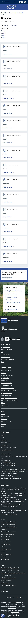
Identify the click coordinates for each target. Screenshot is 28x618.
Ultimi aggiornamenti (6, 554)
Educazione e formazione (7, 388)
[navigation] (3, 7)
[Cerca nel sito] (24, 7)
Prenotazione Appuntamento (8, 532)
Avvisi (2, 426)
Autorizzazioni (4, 380)
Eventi (2, 435)
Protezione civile (5, 416)
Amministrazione (9, 13)
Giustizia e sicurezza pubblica (8, 390)
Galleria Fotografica (6, 442)
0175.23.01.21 (7, 460)
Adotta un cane (5, 583)
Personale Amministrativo (7, 359)
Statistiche (4, 557)
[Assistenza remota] (17, 608)
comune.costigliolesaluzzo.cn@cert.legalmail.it (13, 469)
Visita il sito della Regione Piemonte (10, 568)
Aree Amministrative (6, 349)
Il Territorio (3, 440)
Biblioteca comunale (6, 421)
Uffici (2, 352)
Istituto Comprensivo (6, 580)
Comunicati (4, 419)
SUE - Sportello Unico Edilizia (8, 578)
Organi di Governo (5, 347)
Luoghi (2, 437)
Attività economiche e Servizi (8, 447)
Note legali (4, 547)
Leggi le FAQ (4, 529)
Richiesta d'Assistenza (6, 537)
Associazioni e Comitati (7, 450)
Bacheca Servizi (5, 539)
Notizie (3, 414)
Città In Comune (12, 608)
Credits (3, 552)
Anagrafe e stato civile (7, 375)
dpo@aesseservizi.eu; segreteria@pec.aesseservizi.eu (9, 513)
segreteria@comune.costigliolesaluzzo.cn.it (15, 471)
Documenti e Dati (19, 13)
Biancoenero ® (15, 612)
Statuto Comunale (5, 542)
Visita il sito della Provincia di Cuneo (10, 570)
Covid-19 (3, 424)
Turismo (3, 403)
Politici (2, 362)
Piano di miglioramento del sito (9, 527)
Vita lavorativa (4, 405)
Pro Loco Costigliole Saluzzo (8, 585)
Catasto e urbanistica (6, 383)
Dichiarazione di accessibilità (8, 524)
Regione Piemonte (5, 2)
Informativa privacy (6, 544)
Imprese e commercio (6, 393)
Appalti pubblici (5, 378)
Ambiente (3, 373)
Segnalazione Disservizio (7, 534)
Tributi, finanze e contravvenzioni (9, 400)
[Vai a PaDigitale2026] (10, 339)
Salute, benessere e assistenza (9, 398)
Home (2, 13)
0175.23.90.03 (7, 462)
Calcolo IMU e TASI (6, 575)
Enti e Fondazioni (5, 357)
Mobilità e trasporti (6, 395)
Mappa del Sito (5, 559)
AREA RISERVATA (14, 616)
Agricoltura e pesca (6, 370)
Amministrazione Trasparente (8, 522)
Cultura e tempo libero (6, 385)
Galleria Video (4, 445)
